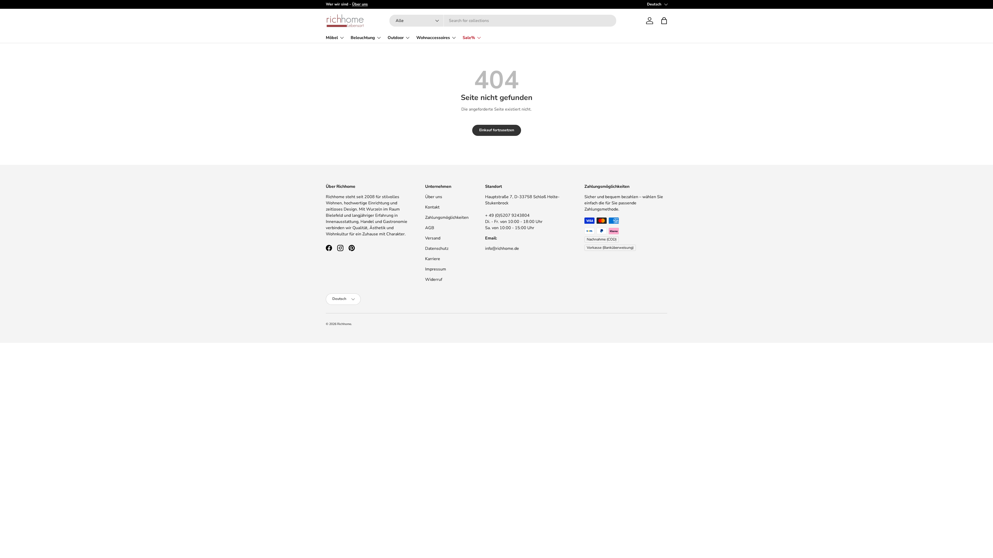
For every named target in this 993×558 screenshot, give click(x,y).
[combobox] (502, 21)
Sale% (469, 38)
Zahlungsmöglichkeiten (447, 217)
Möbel (332, 38)
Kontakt (432, 207)
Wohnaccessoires (433, 38)
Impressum (435, 269)
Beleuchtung (363, 38)
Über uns (433, 197)
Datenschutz (436, 248)
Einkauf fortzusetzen (496, 130)
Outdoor (396, 38)
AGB (429, 228)
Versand (432, 238)
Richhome (344, 324)
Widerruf (433, 279)
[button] (664, 20)
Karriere (432, 259)
